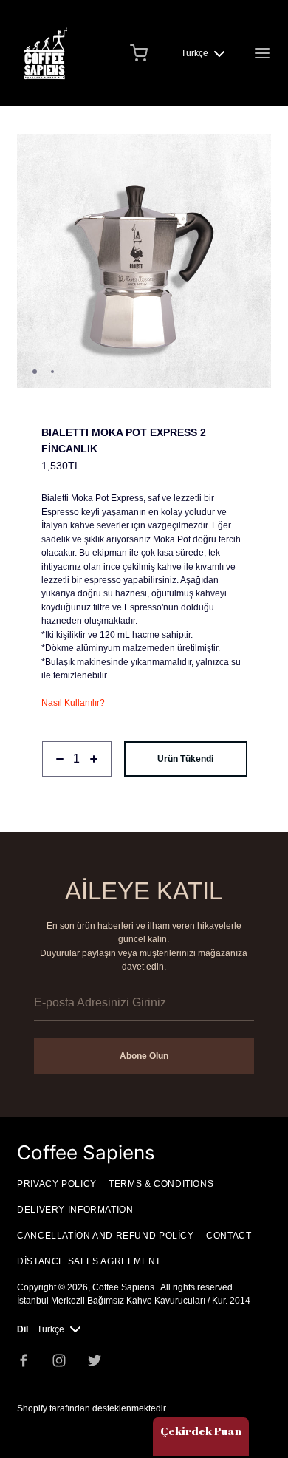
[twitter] (94, 1360)
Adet (50, 783)
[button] (254, 152)
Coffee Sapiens (124, 1287)
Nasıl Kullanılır (70, 703)
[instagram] (59, 1360)
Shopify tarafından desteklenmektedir (91, 1408)
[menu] (262, 53)
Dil (22, 1329)
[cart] (139, 53)
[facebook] (23, 1360)
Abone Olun (144, 1056)
